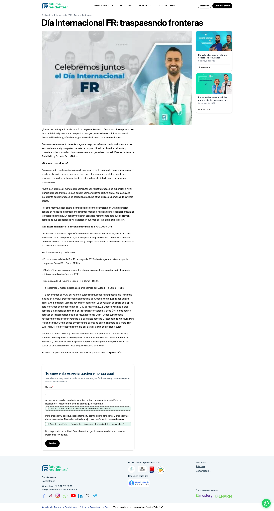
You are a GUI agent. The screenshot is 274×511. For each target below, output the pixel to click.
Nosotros (126, 5)
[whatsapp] (65, 495)
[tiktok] (50, 495)
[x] (87, 495)
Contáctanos (48, 481)
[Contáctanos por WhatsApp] (266, 503)
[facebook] (44, 496)
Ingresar (204, 5)
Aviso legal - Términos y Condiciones (59, 507)
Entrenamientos (103, 5)
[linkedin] (80, 496)
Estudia (222, 5)
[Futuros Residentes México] (223, 496)
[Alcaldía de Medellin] (142, 469)
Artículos (145, 5)
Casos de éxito (166, 5)
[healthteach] (139, 483)
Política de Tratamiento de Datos (95, 507)
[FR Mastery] (204, 495)
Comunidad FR (203, 470)
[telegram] (95, 496)
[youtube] (73, 495)
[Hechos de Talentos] (131, 469)
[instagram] (58, 496)
